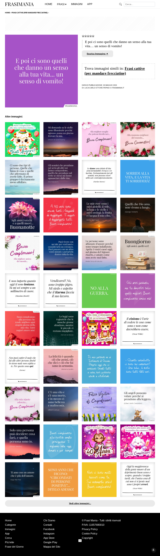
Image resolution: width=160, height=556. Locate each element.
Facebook (49, 529)
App (7, 533)
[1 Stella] (83, 36)
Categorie (10, 525)
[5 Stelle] (93, 36)
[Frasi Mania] (19, 4)
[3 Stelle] (88, 36)
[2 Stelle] (85, 36)
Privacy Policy (90, 529)
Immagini (10, 529)
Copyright (87, 538)
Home (8, 520)
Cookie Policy (89, 533)
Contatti (47, 525)
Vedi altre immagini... (80, 503)
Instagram (48, 533)
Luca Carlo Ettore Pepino (97, 88)
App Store (49, 538)
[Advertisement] (80, 24)
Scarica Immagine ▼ (97, 53)
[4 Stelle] (90, 36)
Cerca (8, 538)
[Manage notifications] (153, 549)
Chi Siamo (49, 520)
